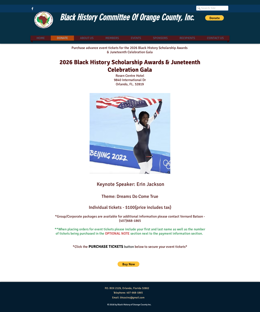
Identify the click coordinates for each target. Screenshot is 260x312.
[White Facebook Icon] (32, 9)
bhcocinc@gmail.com (132, 297)
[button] (214, 18)
